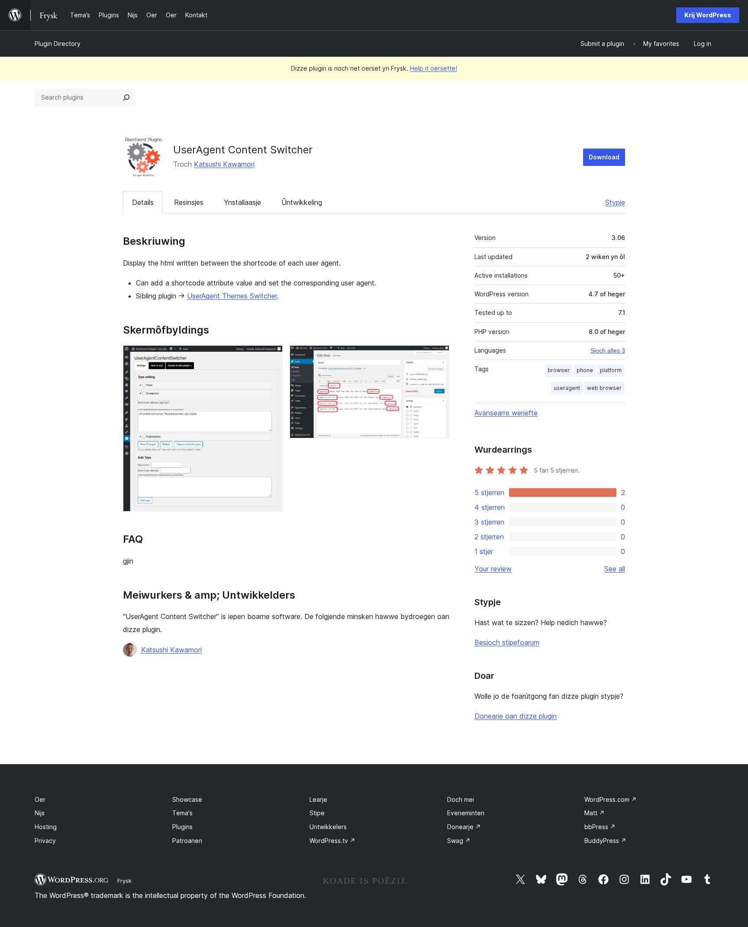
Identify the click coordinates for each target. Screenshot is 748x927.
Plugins (182, 826)
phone (585, 370)
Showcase (187, 799)
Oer (40, 799)
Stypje (615, 202)
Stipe (317, 813)
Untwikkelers (328, 826)
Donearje (464, 826)
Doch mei (460, 799)
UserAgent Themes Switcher (232, 296)
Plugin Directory (58, 43)
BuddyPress (605, 840)
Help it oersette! (433, 68)
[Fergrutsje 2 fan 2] (437, 357)
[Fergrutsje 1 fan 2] (271, 357)
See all (614, 568)
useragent (567, 388)
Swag (459, 840)
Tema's (182, 813)
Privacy (45, 840)
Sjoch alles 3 (607, 350)
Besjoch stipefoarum (506, 642)
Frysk (124, 880)
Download (604, 157)
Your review (493, 568)
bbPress (600, 826)
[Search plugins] (126, 97)
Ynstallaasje (242, 202)
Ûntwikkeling (301, 202)
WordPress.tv (332, 840)
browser (559, 370)
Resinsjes (188, 202)
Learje (318, 799)
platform (611, 370)
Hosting (46, 826)
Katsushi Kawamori (224, 164)
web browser (604, 388)
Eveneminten (465, 813)
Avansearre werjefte (506, 412)
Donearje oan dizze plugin (515, 716)
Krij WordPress (707, 15)
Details (143, 202)
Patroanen (187, 840)
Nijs (40, 813)
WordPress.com (610, 799)
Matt (594, 813)
